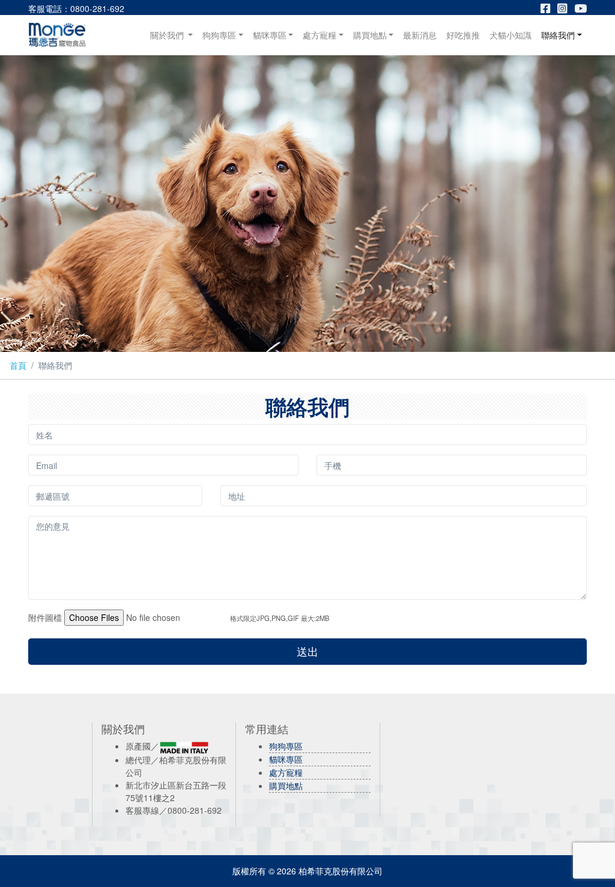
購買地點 (370, 35)
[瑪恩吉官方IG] (565, 8)
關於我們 (174, 34)
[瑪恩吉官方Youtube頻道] (580, 8)
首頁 (18, 365)
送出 (307, 651)
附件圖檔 (45, 617)
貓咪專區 (269, 35)
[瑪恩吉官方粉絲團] (549, 8)
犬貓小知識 (510, 35)
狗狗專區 (219, 35)
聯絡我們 (558, 35)
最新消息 (420, 35)
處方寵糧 (319, 35)
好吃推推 (463, 35)
